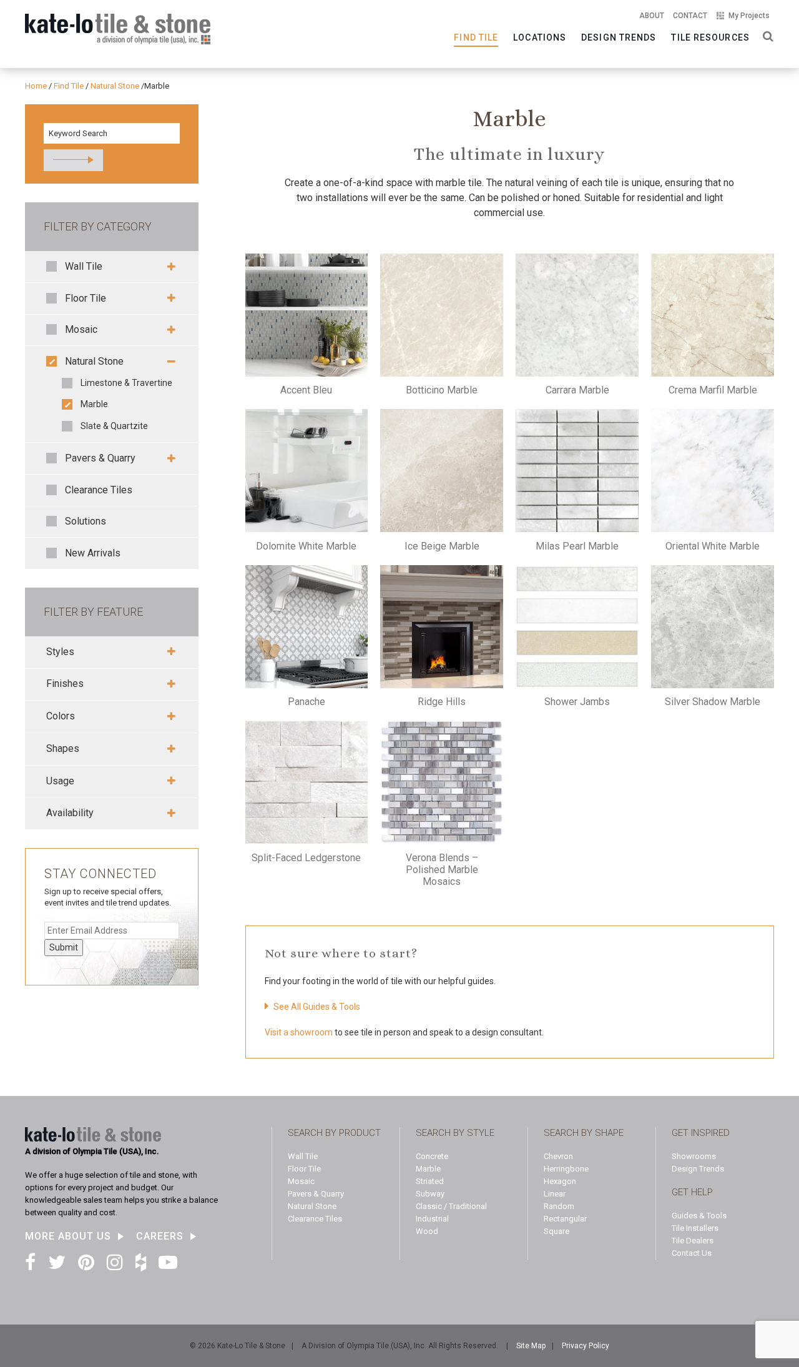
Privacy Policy (585, 1345)
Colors (60, 716)
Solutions (85, 521)
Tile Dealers (692, 1240)
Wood (427, 1231)
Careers (160, 1236)
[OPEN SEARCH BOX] (765, 35)
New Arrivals (92, 553)
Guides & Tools (699, 1215)
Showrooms (694, 1156)
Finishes (65, 683)
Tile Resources (710, 37)
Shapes (62, 748)
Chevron (558, 1156)
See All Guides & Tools (316, 1007)
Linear (555, 1193)
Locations (539, 37)
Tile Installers (695, 1228)
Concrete (432, 1156)
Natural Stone (94, 361)
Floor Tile (85, 298)
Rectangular (565, 1218)
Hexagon (560, 1181)
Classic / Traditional (451, 1206)
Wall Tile (83, 266)
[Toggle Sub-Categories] (167, 266)
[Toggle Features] (167, 652)
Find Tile (476, 37)
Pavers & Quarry (100, 458)
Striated (430, 1181)
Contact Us (692, 1253)
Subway (430, 1193)
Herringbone (566, 1168)
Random (559, 1206)
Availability (70, 813)
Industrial (432, 1218)
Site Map (531, 1345)
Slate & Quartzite (114, 426)
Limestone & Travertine (126, 383)
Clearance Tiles (98, 490)
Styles (60, 652)
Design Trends (618, 37)
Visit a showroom (299, 1032)
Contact (690, 15)
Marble (94, 404)
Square (556, 1231)
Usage (60, 781)
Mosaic (81, 329)
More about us (68, 1236)
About (651, 15)
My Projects (749, 15)
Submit (63, 947)
